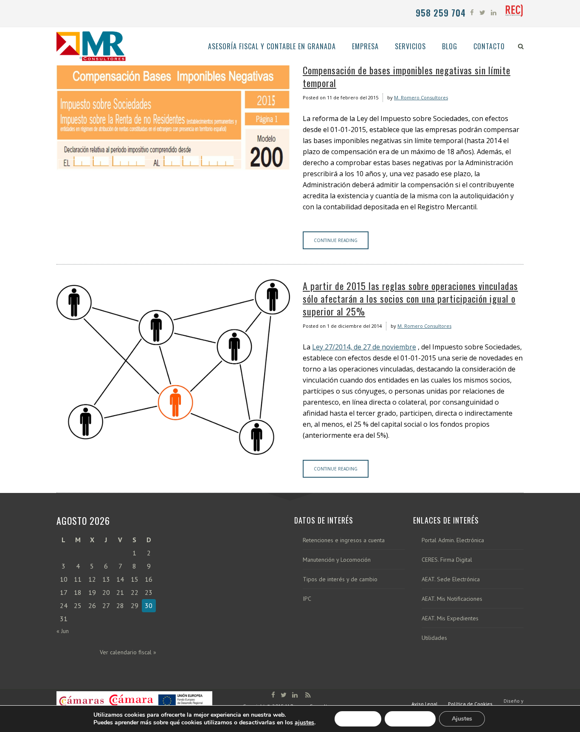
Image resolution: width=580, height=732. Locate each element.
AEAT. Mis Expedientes (450, 618)
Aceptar (358, 719)
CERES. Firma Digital (447, 559)
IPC (307, 598)
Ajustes (462, 719)
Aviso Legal (424, 704)
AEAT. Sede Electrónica (451, 579)
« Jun (62, 631)
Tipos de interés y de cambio (340, 579)
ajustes (304, 722)
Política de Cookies (470, 704)
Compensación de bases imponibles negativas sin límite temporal (406, 76)
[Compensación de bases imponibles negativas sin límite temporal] (173, 117)
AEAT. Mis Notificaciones (452, 598)
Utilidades (434, 638)
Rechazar (410, 719)
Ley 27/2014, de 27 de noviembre (364, 347)
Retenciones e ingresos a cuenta (344, 540)
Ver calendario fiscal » (128, 652)
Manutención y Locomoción (337, 559)
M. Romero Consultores (421, 97)
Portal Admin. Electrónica (453, 540)
